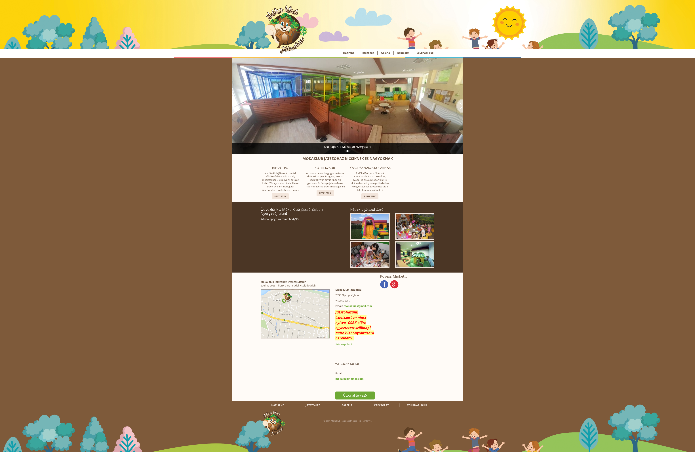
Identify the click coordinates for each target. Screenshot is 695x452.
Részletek (280, 196)
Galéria (385, 53)
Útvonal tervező (355, 395)
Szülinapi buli (425, 53)
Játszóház (368, 53)
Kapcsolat (403, 53)
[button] (235, 106)
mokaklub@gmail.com (358, 306)
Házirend (348, 53)
